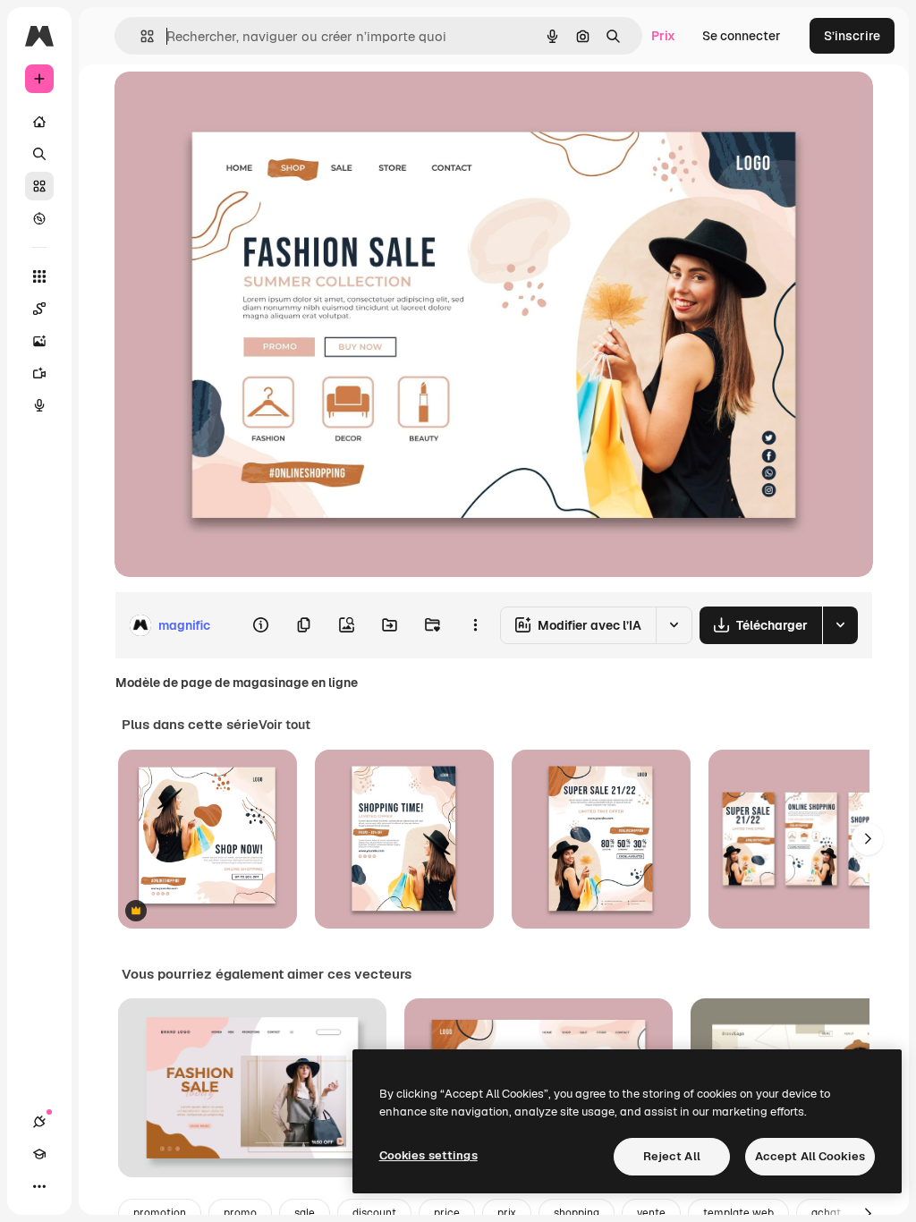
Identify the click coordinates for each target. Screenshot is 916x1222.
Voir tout (284, 725)
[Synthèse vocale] (39, 405)
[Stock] (39, 186)
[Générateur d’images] (39, 341)
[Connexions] (39, 1121)
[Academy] (39, 1154)
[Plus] (39, 1186)
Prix (663, 36)
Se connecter (741, 36)
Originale (232, 105)
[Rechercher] (39, 154)
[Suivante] (868, 839)
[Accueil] (39, 121)
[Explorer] (39, 218)
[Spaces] (39, 308)
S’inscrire (852, 36)
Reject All (671, 1156)
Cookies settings (428, 1155)
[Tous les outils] (39, 276)
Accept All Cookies (810, 1156)
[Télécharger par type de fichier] (840, 625)
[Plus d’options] (475, 625)
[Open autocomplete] (140, 36)
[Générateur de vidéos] (39, 373)
